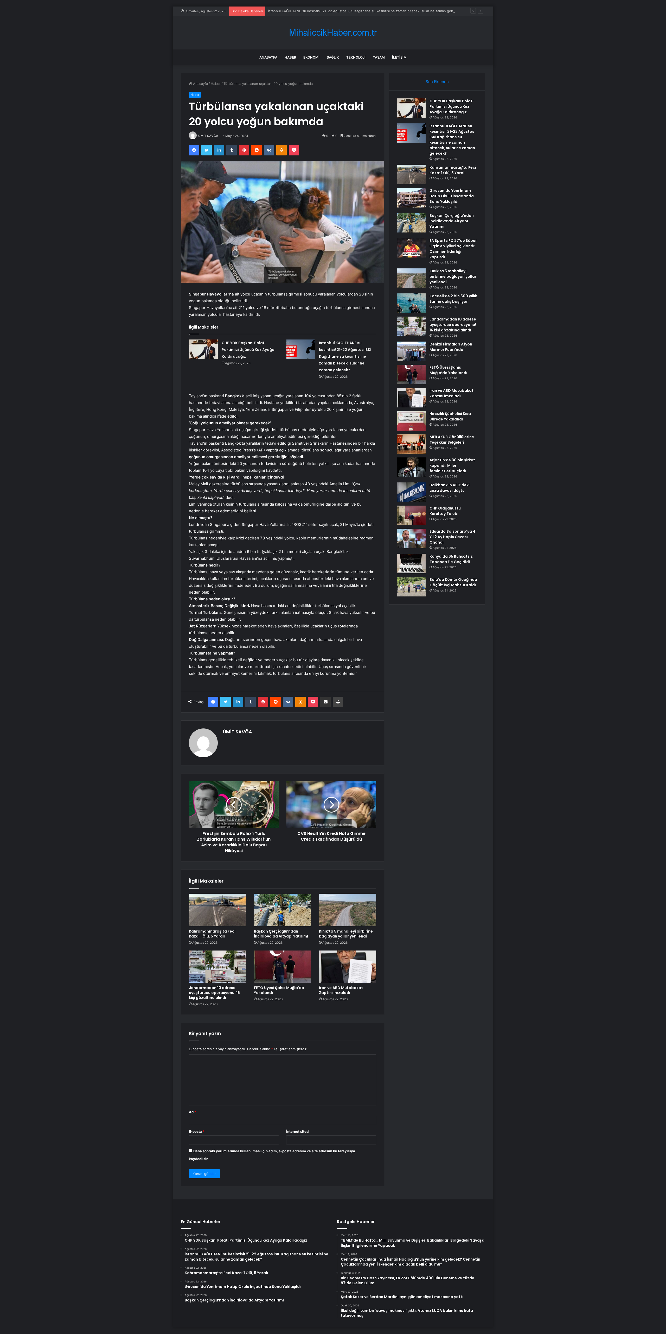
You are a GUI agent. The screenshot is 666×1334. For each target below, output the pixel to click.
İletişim (399, 57)
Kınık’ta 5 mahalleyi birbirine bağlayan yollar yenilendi (346, 934)
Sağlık (333, 57)
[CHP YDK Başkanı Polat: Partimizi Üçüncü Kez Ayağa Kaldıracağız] (203, 349)
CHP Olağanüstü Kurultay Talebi (445, 511)
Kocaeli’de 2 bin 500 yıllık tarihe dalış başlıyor (453, 298)
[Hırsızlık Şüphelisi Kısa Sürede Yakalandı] (411, 421)
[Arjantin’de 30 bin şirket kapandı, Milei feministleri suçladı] (411, 467)
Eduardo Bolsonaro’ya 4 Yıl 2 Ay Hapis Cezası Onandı (452, 537)
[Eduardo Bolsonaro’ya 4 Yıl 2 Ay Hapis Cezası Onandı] (411, 538)
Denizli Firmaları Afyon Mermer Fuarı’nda (451, 347)
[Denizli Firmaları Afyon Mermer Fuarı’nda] (411, 351)
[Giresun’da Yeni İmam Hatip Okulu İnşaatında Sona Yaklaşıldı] (411, 197)
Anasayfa (268, 57)
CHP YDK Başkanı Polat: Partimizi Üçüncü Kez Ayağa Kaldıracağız (248, 349)
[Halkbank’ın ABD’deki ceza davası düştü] (411, 492)
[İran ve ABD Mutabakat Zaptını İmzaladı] (347, 967)
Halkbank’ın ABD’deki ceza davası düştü (450, 487)
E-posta (196, 1131)
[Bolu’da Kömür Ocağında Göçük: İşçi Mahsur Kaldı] (411, 586)
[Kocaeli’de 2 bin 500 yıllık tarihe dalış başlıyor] (411, 303)
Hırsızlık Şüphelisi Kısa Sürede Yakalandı (450, 416)
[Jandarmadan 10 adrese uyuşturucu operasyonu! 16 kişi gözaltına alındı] (217, 967)
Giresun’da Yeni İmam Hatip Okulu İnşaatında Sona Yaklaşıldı (452, 196)
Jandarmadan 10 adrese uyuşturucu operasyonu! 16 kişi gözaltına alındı (214, 992)
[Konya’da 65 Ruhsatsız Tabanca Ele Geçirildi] (411, 563)
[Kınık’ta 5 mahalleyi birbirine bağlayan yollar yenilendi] (347, 910)
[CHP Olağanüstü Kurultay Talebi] (411, 515)
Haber (290, 57)
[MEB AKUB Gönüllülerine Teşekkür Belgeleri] (411, 444)
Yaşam (379, 57)
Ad (192, 1112)
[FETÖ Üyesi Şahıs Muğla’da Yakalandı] (282, 967)
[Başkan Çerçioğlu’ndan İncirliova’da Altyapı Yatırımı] (282, 910)
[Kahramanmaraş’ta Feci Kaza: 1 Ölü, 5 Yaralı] (217, 910)
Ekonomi (311, 57)
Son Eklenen (437, 81)
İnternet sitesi (297, 1131)
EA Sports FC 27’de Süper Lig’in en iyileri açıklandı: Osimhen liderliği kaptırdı (453, 249)
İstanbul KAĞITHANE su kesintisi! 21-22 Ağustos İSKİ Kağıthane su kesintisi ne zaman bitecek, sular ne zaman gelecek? (365, 11)
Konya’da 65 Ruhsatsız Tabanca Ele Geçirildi (451, 559)
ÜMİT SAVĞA (208, 136)
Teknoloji (356, 57)
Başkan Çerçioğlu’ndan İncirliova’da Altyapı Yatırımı (281, 934)
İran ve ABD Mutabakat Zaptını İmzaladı (341, 990)
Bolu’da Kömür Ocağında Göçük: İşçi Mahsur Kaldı (453, 582)
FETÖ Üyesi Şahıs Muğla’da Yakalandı (279, 990)
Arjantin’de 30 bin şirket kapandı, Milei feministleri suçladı (452, 465)
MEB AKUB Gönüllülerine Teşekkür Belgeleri (452, 439)
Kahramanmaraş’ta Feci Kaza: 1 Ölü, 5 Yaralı (212, 934)
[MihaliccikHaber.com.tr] (333, 32)
